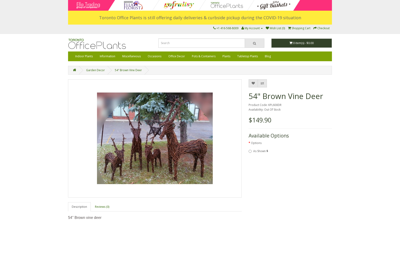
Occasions (154, 56)
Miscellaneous (131, 56)
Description (79, 207)
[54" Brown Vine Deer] (155, 138)
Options (256, 143)
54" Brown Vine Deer (128, 70)
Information (107, 56)
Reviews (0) (102, 207)
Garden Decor (95, 70)
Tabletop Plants (247, 56)
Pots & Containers (204, 56)
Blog (268, 56)
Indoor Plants (84, 56)
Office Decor (176, 56)
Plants (226, 56)
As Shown (260, 151)
